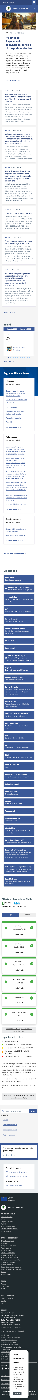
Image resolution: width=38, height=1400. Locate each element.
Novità (3, 1281)
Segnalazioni (5, 1376)
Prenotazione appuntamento (10, 1337)
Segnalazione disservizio (9, 1340)
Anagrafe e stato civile (8, 1245)
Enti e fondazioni (6, 1231)
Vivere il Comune (8, 1295)
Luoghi (3, 1301)
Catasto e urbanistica (8, 1253)
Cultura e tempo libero (8, 1255)
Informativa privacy (7, 1352)
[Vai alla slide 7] (22, 357)
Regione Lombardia (8, 2)
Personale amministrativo (9, 1228)
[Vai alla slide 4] (15, 357)
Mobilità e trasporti (7, 1264)
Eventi (3, 1303)
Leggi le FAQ (5, 1335)
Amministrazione (8, 1214)
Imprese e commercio (8, 1262)
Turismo (3, 1272)
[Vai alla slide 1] (8, 357)
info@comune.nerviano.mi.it (15, 1331)
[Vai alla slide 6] (20, 357)
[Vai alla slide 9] (27, 357)
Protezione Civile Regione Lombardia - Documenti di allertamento (19, 1030)
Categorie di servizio (9, 1238)
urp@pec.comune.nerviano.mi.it (11, 1327)
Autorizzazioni (6, 1250)
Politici (3, 1224)
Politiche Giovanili (7, 1384)
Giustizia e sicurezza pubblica (10, 1260)
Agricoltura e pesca (7, 1241)
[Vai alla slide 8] (24, 357)
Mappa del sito (6, 1387)
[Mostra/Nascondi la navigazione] (2, 8)
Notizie (3, 1284)
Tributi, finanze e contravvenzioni (12, 1269)
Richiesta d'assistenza (8, 1342)
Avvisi (3, 1288)
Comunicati (5, 1286)
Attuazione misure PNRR (9, 1344)
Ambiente (4, 1243)
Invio (32, 1111)
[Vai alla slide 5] (17, 357)
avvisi (7, 90)
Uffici (3, 1219)
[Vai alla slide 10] (29, 357)
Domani (27, 914)
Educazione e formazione (9, 1257)
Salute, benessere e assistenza (11, 1267)
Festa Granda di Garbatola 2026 (19, 348)
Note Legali (5, 1354)
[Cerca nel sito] (34, 8)
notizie (7, 130)
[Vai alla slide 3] (13, 357)
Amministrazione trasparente (11, 1347)
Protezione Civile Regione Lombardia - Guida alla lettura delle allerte (19, 1096)
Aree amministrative (8, 1226)
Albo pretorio (5, 1356)
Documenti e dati (6, 1217)
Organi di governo (7, 1221)
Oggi (10, 914)
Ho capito (17, 1393)
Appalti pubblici (6, 1248)
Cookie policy (5, 1349)
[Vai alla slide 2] (10, 357)
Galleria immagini (7, 1298)
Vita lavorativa (6, 1274)
